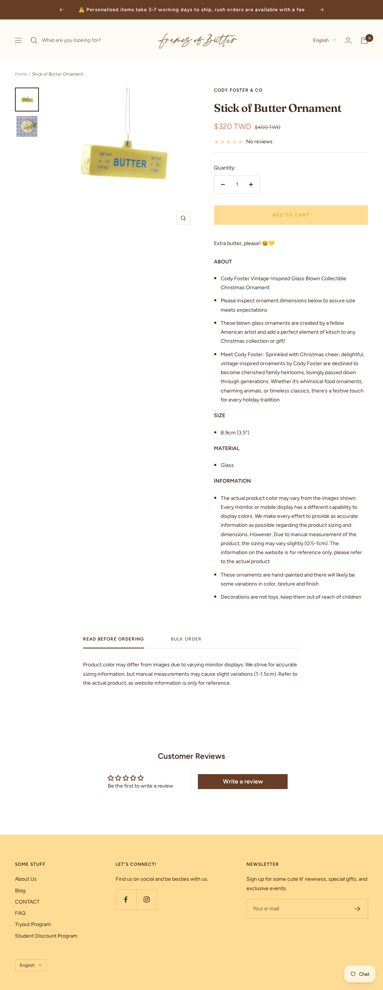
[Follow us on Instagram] (146, 899)
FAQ (20, 913)
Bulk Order (186, 639)
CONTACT (27, 902)
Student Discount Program (46, 936)
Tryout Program (33, 924)
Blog (20, 890)
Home (21, 74)
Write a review (243, 781)
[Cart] (364, 40)
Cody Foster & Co (238, 90)
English (321, 40)
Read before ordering (113, 639)
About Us (26, 879)
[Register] (357, 908)
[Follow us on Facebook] (126, 899)
